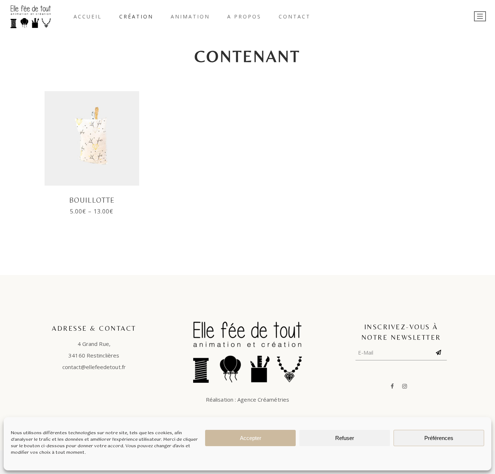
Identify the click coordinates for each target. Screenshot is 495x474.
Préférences (438, 438)
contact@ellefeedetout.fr (94, 367)
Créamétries (273, 399)
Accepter (250, 438)
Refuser (344, 438)
